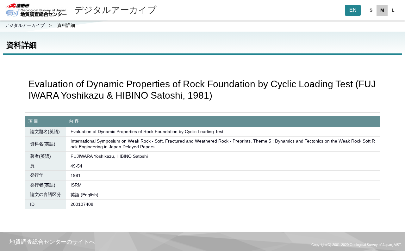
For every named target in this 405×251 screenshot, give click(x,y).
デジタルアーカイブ (25, 25)
